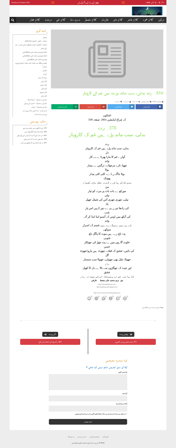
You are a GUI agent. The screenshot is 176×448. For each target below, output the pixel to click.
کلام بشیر (118, 20)
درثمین (161, 20)
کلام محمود (148, 20)
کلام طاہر (133, 20)
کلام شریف (43, 85)
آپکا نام (124, 393)
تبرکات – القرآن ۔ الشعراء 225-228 (36, 41)
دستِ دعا (75, 20)
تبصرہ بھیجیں (145, 101)
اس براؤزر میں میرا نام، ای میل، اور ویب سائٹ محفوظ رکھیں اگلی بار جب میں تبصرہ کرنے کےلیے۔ (100, 413)
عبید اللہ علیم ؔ (42, 77)
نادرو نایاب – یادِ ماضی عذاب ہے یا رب (35, 110)
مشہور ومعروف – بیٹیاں (39, 107)
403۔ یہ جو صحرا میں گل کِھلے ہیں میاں (34, 142)
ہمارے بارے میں (82, 436)
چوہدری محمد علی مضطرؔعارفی (37, 59)
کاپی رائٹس (105, 436)
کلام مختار (35, 20)
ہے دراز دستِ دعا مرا (41, 114)
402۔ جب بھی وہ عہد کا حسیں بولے (35, 139)
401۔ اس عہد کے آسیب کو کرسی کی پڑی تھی (32, 135)
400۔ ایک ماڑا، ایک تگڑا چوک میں (88, 3)
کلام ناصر (44, 96)
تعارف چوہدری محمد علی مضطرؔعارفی (35, 52)
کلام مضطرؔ (91, 20)
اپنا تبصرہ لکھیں (122, 372)
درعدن (48, 20)
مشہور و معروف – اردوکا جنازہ (37, 99)
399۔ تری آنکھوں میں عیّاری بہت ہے (35, 128)
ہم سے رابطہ (71, 436)
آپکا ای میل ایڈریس (121, 403)
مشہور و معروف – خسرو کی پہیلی (35, 103)
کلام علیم (61, 20)
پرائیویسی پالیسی (94, 436)
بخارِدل (105, 20)
